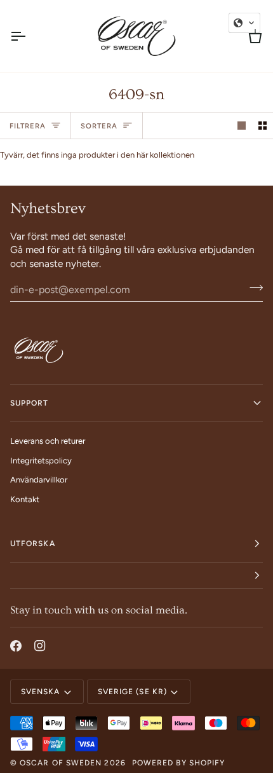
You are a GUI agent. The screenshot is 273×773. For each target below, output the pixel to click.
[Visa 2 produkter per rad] (262, 126)
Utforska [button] (32, 543)
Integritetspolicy (41, 460)
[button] (136, 576)
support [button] (29, 403)
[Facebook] (16, 646)
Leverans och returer (47, 441)
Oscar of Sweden (61, 762)
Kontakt (24, 499)
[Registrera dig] (252, 288)
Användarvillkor (38, 479)
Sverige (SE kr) (132, 691)
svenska (40, 691)
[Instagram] (40, 646)
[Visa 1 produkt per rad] (241, 126)
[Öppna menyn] (29, 36)
